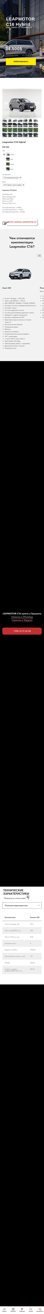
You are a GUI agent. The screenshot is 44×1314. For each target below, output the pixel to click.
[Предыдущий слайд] (6, 103)
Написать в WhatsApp (22, 616)
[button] (21, 61)
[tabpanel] (22, 948)
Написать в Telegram (22, 620)
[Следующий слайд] (37, 103)
